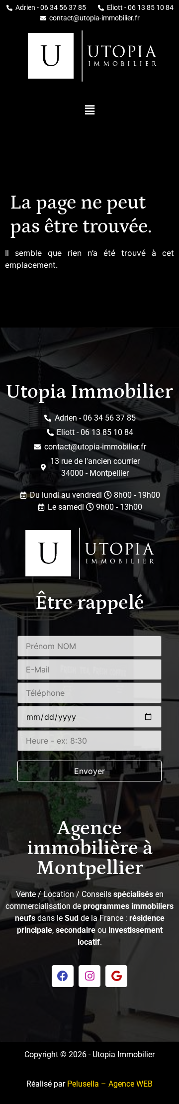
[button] (89, 110)
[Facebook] (63, 976)
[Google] (116, 976)
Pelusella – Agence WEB (110, 1084)
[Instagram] (89, 976)
